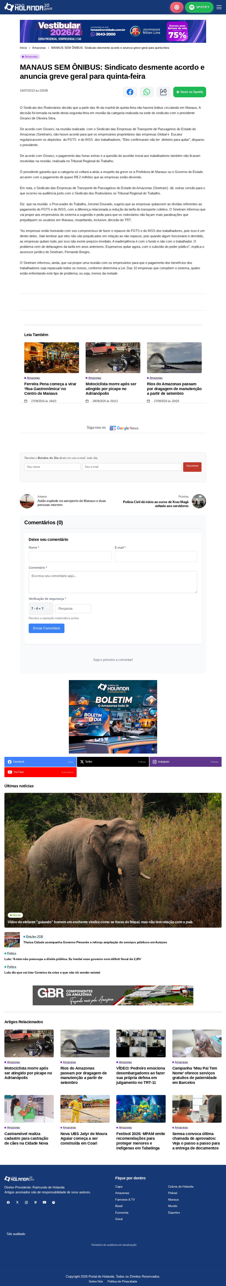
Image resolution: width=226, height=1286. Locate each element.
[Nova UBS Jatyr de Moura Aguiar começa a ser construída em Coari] (85, 1109)
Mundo (172, 1206)
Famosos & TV (125, 1199)
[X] (17, 1202)
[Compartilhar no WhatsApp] (147, 92)
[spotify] (53, 1202)
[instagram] (26, 1202)
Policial (172, 1193)
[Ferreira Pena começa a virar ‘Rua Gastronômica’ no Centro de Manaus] (51, 357)
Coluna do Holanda (181, 1186)
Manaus (173, 1199)
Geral (118, 1219)
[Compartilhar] (163, 92)
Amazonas (39, 47)
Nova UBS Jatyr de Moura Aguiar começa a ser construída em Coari (83, 1138)
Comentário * (38, 567)
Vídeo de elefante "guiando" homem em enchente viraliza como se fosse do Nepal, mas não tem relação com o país (100, 922)
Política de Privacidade (122, 1281)
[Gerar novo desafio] (48, 608)
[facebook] (8, 1202)
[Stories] (176, 7)
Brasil (118, 1206)
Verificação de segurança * (47, 598)
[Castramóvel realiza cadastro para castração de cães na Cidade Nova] (29, 1109)
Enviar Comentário (46, 628)
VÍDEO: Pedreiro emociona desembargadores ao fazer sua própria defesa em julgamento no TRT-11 (140, 1075)
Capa (118, 1186)
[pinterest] (35, 1202)
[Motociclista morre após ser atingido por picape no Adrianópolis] (113, 357)
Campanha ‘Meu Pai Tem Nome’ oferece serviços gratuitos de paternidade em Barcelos (194, 1075)
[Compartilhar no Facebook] (130, 92)
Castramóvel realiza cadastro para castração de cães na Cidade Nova (26, 1138)
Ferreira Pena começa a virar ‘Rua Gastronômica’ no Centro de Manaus (50, 389)
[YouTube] (44, 1202)
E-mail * (120, 547)
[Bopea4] (28, 7)
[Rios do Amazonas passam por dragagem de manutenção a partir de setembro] (174, 357)
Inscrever (192, 465)
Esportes (174, 1212)
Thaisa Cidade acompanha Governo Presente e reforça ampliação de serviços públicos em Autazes (95, 942)
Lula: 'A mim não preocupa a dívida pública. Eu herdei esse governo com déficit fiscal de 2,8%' (72, 959)
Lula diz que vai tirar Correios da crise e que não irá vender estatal (52, 972)
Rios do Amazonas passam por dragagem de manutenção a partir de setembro (174, 389)
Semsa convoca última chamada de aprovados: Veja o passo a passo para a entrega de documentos (196, 1141)
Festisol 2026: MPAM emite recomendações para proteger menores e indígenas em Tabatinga (140, 1141)
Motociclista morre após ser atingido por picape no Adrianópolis (111, 389)
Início (23, 47)
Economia (121, 1212)
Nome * (34, 547)
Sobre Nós (96, 1281)
